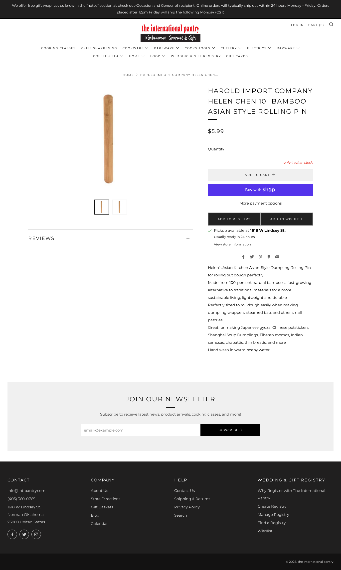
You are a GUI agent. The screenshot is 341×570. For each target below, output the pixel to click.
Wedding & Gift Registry (196, 56)
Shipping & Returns (192, 498)
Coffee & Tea (106, 56)
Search (180, 515)
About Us (99, 490)
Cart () (316, 25)
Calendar (99, 523)
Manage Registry (273, 514)
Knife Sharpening (99, 48)
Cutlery (229, 48)
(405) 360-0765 (21, 498)
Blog (95, 515)
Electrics (257, 48)
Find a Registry (272, 522)
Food (155, 56)
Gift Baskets (102, 507)
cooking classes (58, 48)
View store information (232, 244)
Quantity (216, 149)
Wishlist (265, 531)
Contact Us (184, 490)
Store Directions (105, 498)
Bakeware (164, 48)
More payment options (260, 203)
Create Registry (272, 506)
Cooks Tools (197, 48)
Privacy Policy (187, 507)
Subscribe (228, 430)
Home (134, 56)
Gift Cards (237, 56)
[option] (111, 140)
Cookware (133, 48)
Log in (297, 25)
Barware (286, 48)
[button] (101, 207)
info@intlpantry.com (26, 490)
